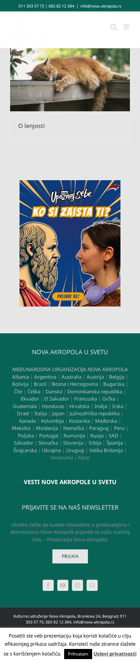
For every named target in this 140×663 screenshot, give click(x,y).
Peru (119, 428)
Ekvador (30, 398)
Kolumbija (52, 421)
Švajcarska (25, 450)
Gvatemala (25, 406)
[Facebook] (48, 585)
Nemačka (73, 428)
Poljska (26, 435)
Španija (114, 442)
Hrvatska (79, 406)
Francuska (85, 398)
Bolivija (20, 384)
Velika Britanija (106, 450)
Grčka (108, 398)
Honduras (53, 406)
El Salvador (56, 398)
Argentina (45, 376)
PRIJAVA (70, 556)
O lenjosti (31, 126)
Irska (117, 406)
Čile (18, 391)
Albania (20, 376)
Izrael (23, 413)
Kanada (27, 421)
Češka (33, 391)
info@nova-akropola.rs (100, 6)
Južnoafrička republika (94, 413)
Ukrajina (51, 450)
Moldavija (47, 428)
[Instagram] (77, 585)
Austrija (95, 376)
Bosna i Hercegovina (75, 384)
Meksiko (21, 428)
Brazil (40, 384)
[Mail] (92, 585)
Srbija (95, 442)
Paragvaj (99, 428)
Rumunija (74, 435)
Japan (58, 413)
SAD (113, 435)
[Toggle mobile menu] (126, 27)
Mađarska (106, 421)
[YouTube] (62, 585)
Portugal (48, 435)
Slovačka (48, 442)
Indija (100, 406)
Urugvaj (75, 450)
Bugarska (113, 384)
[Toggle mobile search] (113, 27)
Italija (41, 413)
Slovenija (73, 442)
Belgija (116, 376)
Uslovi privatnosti (114, 653)
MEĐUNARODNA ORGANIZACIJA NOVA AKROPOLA (70, 369)
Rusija (97, 435)
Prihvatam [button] (78, 654)
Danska (54, 391)
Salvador (23, 442)
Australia (71, 376)
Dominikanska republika (94, 391)
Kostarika (79, 421)
